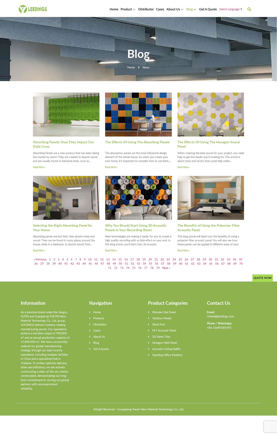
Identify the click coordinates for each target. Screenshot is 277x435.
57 (162, 263)
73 (121, 268)
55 (150, 263)
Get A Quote (208, 9)
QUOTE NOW (262, 278)
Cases (160, 9)
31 (216, 259)
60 (180, 263)
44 (84, 263)
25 (180, 259)
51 (126, 263)
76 (140, 268)
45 (90, 263)
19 (144, 259)
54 (144, 263)
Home (114, 9)
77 (146, 268)
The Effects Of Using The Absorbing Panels (137, 142)
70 (241, 263)
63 (198, 263)
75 (133, 268)
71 (109, 268)
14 (114, 259)
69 (235, 263)
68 (229, 263)
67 (223, 263)
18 (138, 259)
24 (174, 259)
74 (127, 268)
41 (66, 263)
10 (90, 259)
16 (126, 259)
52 (132, 263)
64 (205, 263)
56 (156, 263)
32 (222, 259)
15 (120, 259)
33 (228, 259)
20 (150, 259)
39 (54, 263)
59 (174, 263)
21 (156, 259)
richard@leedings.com (220, 316)
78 (152, 268)
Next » (166, 268)
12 (102, 259)
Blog (189, 9)
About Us (173, 9)
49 (114, 263)
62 (192, 263)
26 (186, 259)
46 (96, 263)
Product (126, 9)
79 (158, 268)
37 (42, 263)
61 (186, 263)
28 (198, 259)
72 (115, 268)
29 (204, 259)
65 (211, 263)
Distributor (146, 9)
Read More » (39, 167)
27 (192, 259)
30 (210, 259)
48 (108, 263)
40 (60, 263)
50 (120, 263)
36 (36, 263)
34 (234, 259)
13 (108, 259)
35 (240, 259)
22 (162, 259)
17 (132, 259)
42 (72, 263)
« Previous (40, 259)
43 (78, 263)
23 (168, 259)
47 (102, 263)
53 (138, 263)
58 (168, 263)
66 (217, 263)
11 (96, 259)
